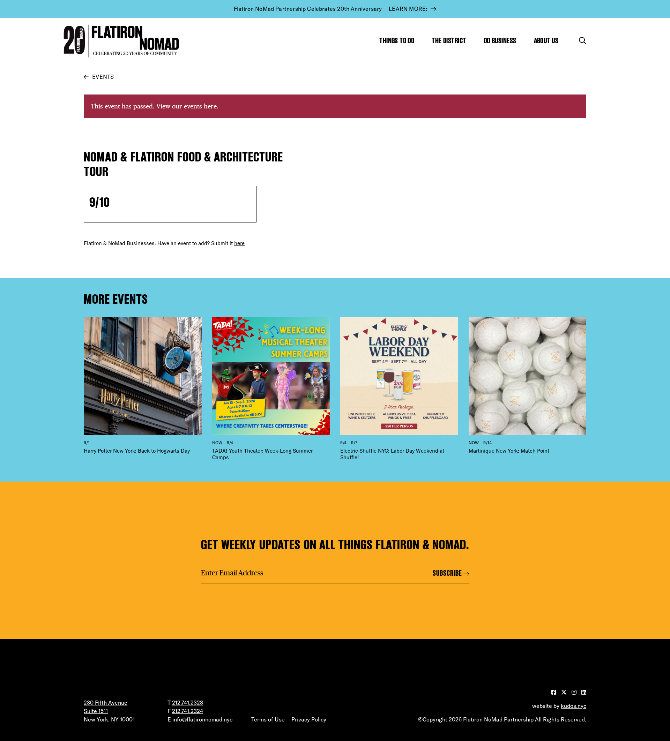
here (239, 243)
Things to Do (396, 40)
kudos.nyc (573, 705)
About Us (546, 40)
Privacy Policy (308, 719)
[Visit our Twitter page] (564, 692)
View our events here (186, 106)
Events (103, 76)
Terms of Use (268, 719)
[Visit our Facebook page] (554, 692)
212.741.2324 (187, 711)
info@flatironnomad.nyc (202, 719)
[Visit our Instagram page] (575, 692)
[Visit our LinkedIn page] (583, 692)
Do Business (500, 40)
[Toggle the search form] (582, 40)
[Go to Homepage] (120, 41)
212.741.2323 (187, 702)
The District (449, 40)
